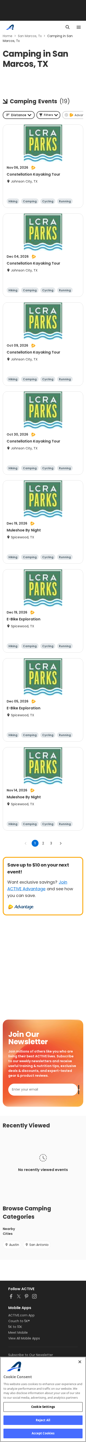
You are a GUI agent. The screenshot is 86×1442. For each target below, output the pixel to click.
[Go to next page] (60, 843)
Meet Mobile (18, 1332)
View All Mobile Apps (24, 1338)
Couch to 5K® (19, 1321)
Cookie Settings (43, 1407)
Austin (14, 1244)
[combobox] (19, 115)
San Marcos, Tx (30, 36)
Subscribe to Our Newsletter (30, 1355)
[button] (48, 115)
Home (7, 36)
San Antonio (39, 1244)
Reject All (43, 1420)
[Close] (80, 1362)
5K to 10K (15, 1326)
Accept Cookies (43, 1433)
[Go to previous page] (25, 843)
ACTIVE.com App (21, 1315)
